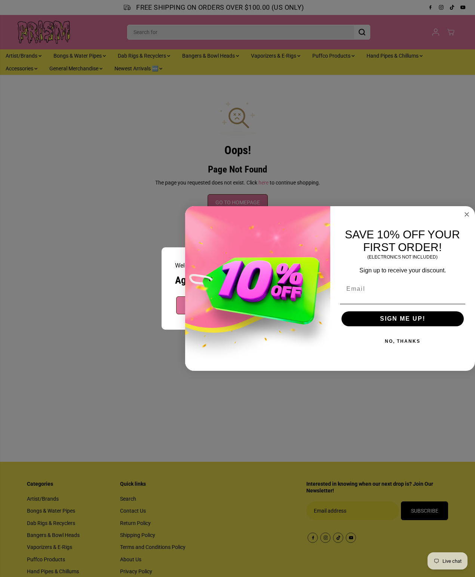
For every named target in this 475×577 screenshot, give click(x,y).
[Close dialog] (466, 214)
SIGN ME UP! (402, 318)
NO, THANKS (402, 341)
